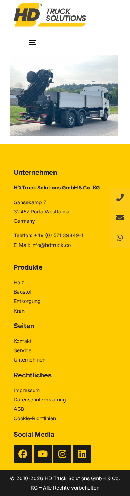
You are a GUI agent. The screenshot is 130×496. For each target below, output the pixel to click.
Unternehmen (30, 360)
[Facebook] (23, 454)
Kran (19, 311)
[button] (120, 238)
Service (22, 350)
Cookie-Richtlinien (35, 418)
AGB (19, 409)
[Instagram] (62, 454)
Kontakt (23, 341)
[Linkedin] (82, 454)
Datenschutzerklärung (40, 399)
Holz (19, 282)
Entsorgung (27, 301)
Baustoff (23, 292)
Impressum (27, 390)
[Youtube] (43, 454)
